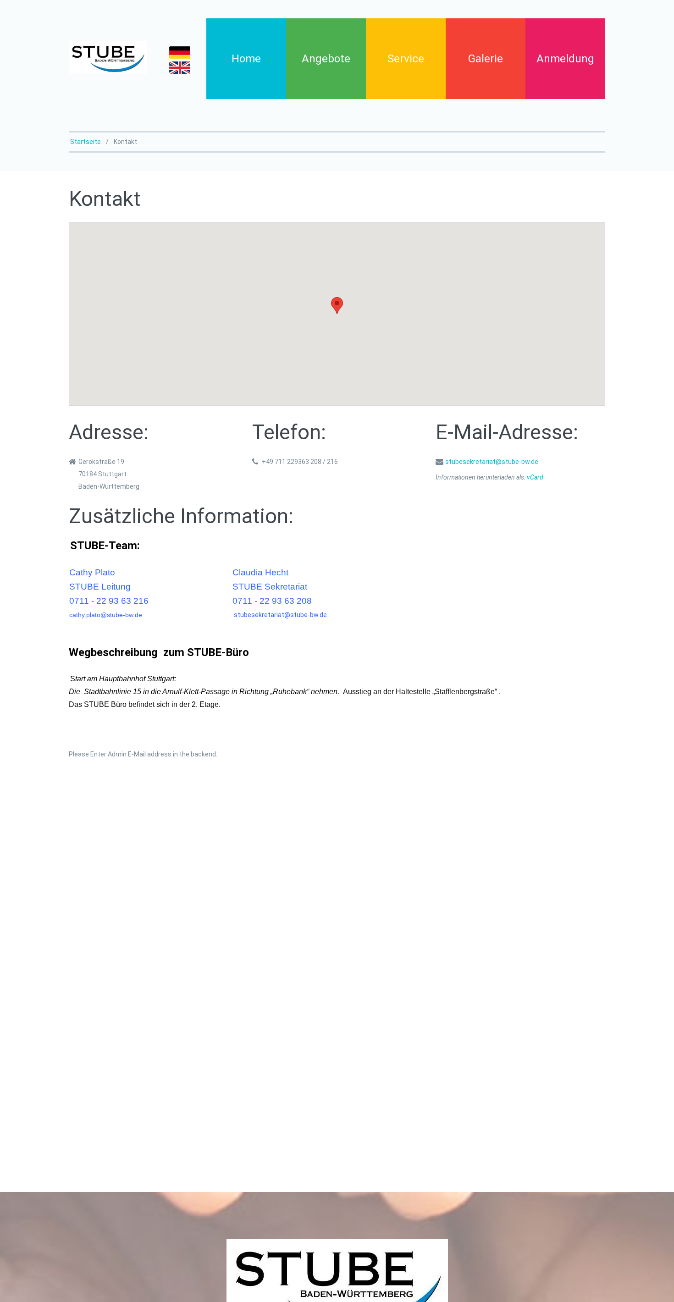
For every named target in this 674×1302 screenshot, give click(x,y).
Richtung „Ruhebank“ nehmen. (289, 691)
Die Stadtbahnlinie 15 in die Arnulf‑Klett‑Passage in (154, 691)
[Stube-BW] (108, 57)
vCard (535, 477)
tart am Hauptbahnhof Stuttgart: (125, 679)
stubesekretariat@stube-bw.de (491, 461)
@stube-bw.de (121, 614)
